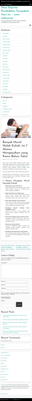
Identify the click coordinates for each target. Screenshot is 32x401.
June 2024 (5, 83)
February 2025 (6, 69)
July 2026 (5, 36)
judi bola (3, 384)
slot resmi (3, 377)
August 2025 (6, 53)
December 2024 (6, 75)
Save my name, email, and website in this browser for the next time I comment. (15, 293)
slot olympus (4, 358)
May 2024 (5, 86)
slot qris (3, 344)
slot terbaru (4, 360)
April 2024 (5, 89)
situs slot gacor (4, 374)
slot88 (2, 363)
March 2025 (5, 67)
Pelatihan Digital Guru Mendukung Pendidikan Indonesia (15, 319)
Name (3, 281)
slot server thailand (5, 355)
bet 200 (3, 347)
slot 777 (3, 371)
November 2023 (6, 92)
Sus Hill (20, 399)
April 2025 (5, 64)
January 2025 (6, 72)
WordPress (11, 399)
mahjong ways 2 (4, 352)
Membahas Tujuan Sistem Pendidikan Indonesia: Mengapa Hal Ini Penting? (23, 247)
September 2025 (6, 50)
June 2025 (5, 58)
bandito (27, 166)
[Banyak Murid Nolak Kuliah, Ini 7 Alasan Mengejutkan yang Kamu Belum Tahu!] (16, 128)
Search (3, 300)
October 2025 (6, 47)
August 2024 (6, 81)
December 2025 (6, 41)
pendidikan (5, 106)
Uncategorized (6, 111)
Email (3, 284)
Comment (4, 262)
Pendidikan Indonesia (7, 109)
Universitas (5, 114)
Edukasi (4, 103)
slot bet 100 (4, 366)
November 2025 (6, 44)
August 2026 (6, 33)
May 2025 (5, 61)
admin (16, 159)
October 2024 (6, 78)
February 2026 (6, 39)
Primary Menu (30, 25)
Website (3, 288)
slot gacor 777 (4, 379)
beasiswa (5, 100)
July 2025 (5, 55)
